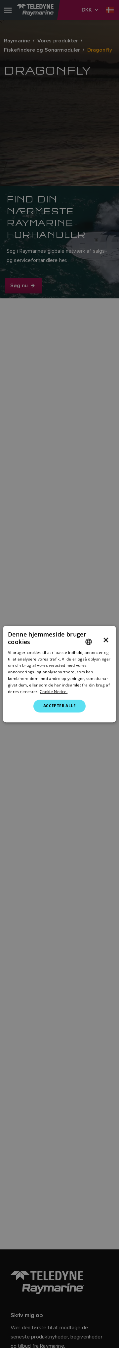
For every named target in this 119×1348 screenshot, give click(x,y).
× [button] (106, 640)
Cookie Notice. (53, 691)
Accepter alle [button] (59, 706)
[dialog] (59, 674)
